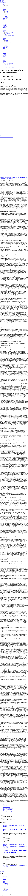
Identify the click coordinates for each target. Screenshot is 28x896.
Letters (4, 28)
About (4, 10)
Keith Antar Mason (6, 812)
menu (4, 6)
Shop (4, 19)
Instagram (5, 877)
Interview (5, 804)
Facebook (5, 876)
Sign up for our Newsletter (5, 868)
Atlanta (4, 27)
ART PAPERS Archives (8, 808)
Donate (4, 9)
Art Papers (2, 0)
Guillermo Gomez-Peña (7, 809)
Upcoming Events (9, 32)
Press (6, 16)
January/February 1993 (7, 811)
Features (4, 21)
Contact (6, 17)
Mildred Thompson (7, 805)
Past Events (7, 33)
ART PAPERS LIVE (9, 35)
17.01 (4, 810)
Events (4, 31)
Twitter (4, 879)
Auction (7, 34)
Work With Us (8, 13)
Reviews (4, 25)
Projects (4, 23)
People (6, 12)
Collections (5, 26)
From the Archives (6, 807)
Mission (6, 11)
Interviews (5, 24)
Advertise (5, 18)
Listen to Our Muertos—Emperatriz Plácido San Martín (15, 851)
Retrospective (8, 14)
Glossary (4, 30)
